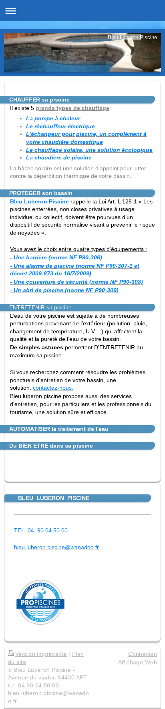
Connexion (142, 654)
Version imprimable (41, 654)
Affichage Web (137, 662)
